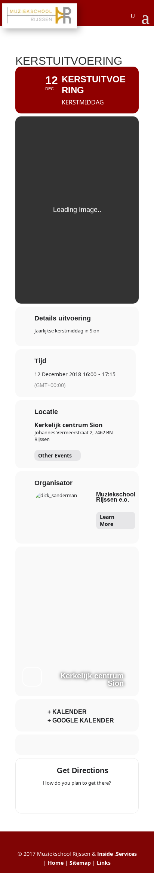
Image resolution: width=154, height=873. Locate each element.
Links (104, 862)
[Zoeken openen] (132, 16)
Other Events (55, 455)
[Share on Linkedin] (76, 744)
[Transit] (77, 798)
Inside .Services (117, 853)
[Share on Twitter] (61, 744)
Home (56, 862)
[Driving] (62, 798)
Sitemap (80, 862)
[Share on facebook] (46, 744)
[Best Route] (47, 798)
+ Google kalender (80, 720)
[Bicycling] (106, 798)
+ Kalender (67, 712)
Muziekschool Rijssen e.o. (115, 497)
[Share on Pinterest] (91, 744)
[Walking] (91, 798)
